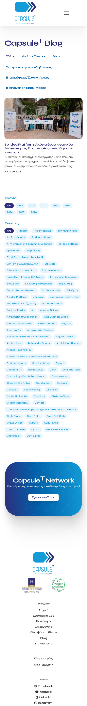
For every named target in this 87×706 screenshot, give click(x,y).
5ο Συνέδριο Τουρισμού (63, 277)
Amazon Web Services (40, 330)
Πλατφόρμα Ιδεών (43, 632)
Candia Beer (43, 383)
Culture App (51, 422)
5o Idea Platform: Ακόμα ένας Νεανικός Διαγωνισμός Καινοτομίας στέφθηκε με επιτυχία (38, 148)
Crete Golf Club (56, 416)
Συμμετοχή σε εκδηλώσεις (29, 67)
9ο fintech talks (16, 310)
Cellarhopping (32, 389)
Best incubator (40, 363)
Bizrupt (60, 363)
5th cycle (50, 263)
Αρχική (43, 610)
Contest (39, 402)
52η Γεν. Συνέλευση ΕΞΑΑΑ (22, 263)
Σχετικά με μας (43, 615)
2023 (67, 205)
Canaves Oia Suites (18, 383)
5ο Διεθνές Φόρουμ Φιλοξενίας (25, 277)
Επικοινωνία (44, 643)
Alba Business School (56, 316)
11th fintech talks (67, 230)
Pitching (22, 230)
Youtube (45, 691)
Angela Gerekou (65, 336)
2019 (20, 205)
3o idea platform (41, 237)
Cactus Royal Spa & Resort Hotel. (26, 376)
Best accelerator (16, 363)
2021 (43, 205)
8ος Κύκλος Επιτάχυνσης (21, 303)
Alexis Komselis (46, 323)
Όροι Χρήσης (43, 665)
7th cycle (38, 297)
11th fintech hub (43, 230)
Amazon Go (14, 330)
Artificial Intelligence (68, 343)
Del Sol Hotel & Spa (57, 429)
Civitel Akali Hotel (17, 396)
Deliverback (13, 435)
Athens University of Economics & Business (32, 356)
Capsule (62, 382)
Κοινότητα (43, 621)
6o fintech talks (51, 290)
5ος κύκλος (65, 283)
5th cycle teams (51, 270)
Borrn (53, 369)
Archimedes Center (39, 343)
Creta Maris (13, 416)
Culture (33, 422)
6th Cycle (72, 290)
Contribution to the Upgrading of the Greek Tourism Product (41, 409)
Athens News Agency (19, 349)
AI (32, 310)
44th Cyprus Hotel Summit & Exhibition (29, 243)
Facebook (45, 686)
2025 (22, 212)
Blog (43, 638)
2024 (10, 212)
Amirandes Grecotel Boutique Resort (28, 336)
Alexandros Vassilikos (19, 323)
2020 (32, 205)
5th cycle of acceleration (21, 270)
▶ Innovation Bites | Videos (26, 88)
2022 (55, 205)
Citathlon (52, 389)
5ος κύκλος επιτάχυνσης (21, 290)
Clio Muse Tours (60, 396)
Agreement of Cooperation (22, 316)
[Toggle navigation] (66, 13)
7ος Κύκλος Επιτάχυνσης (64, 297)
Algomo (66, 323)
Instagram (45, 703)
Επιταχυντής (43, 626)
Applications (14, 343)
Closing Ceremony (17, 402)
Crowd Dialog (14, 422)
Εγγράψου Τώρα (43, 497)
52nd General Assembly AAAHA (25, 257)
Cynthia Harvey (16, 429)
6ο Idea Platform (17, 297)
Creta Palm (33, 416)
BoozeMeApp (36, 369)
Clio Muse (39, 396)
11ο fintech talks (16, 237)
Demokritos (33, 435)
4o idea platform (68, 243)
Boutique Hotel (71, 369)
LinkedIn (45, 697)
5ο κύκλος (13, 283)
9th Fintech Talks (52, 303)
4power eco (13, 250)
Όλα (10, 56)
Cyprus (35, 429)
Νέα (56, 56)
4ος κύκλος (33, 250)
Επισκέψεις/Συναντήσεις (27, 77)
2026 (34, 212)
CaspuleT (12, 389)
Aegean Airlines (49, 310)
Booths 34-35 (14, 369)
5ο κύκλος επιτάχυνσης (38, 283)
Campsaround (60, 376)
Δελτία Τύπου (33, 56)
